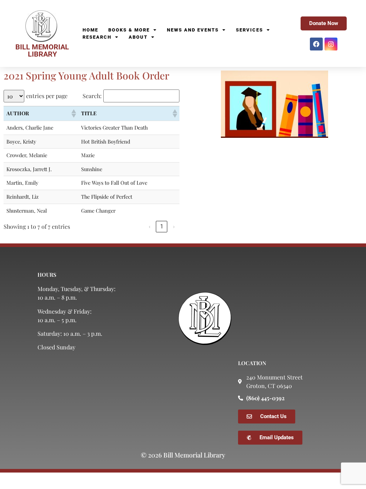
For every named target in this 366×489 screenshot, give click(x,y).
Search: (92, 96)
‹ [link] (149, 226)
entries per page (47, 96)
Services (249, 30)
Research (97, 37)
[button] (73, 113)
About (138, 37)
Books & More (129, 30)
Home (90, 30)
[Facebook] (316, 44)
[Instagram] (331, 44)
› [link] (174, 226)
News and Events (193, 30)
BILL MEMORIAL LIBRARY (42, 50)
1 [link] (161, 226)
